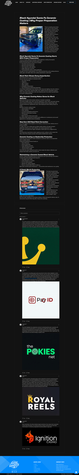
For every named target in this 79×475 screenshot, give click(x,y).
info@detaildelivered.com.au (63, 465)
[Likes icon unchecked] (23, 267)
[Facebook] (12, 472)
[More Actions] (58, 219)
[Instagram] (14, 472)
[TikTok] (16, 472)
